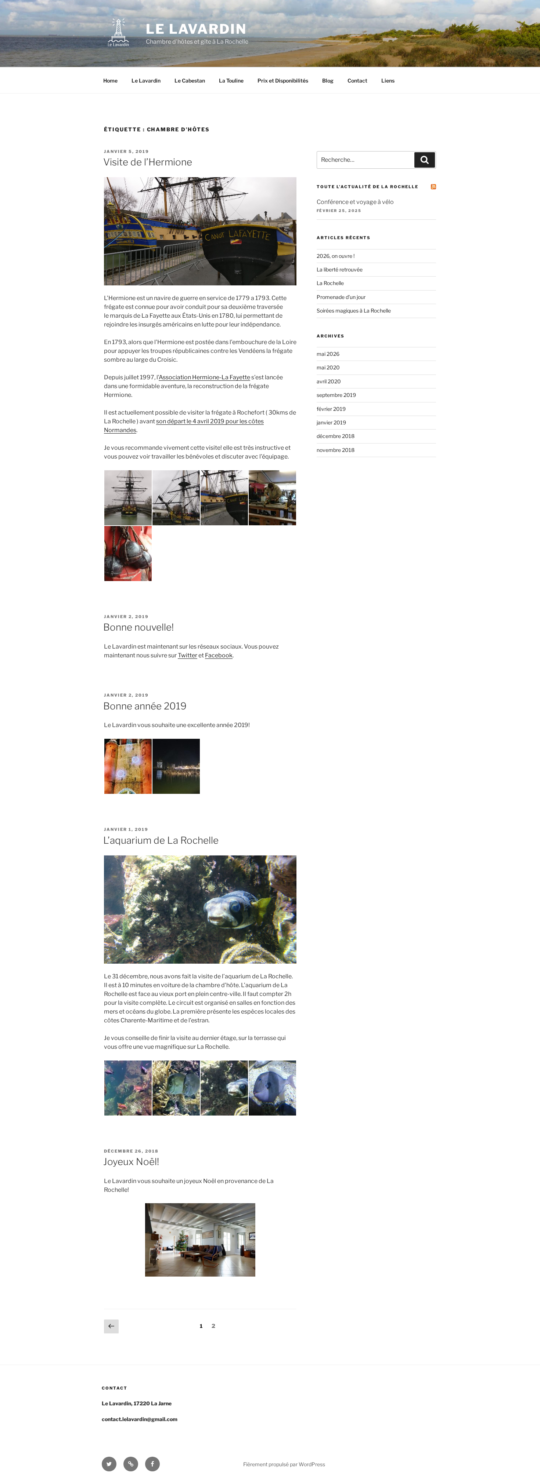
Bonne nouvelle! (138, 627)
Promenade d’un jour (341, 297)
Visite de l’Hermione (147, 162)
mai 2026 (328, 354)
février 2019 (331, 409)
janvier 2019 (331, 422)
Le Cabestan (189, 80)
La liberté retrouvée (340, 269)
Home (110, 80)
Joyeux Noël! (131, 1161)
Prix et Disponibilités (283, 80)
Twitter (187, 655)
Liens (388, 80)
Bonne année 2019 (145, 706)
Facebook (219, 655)
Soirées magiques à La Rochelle (354, 310)
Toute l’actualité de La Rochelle (367, 186)
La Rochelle (330, 283)
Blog (328, 80)
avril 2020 (329, 381)
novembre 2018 (335, 450)
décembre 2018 (335, 436)
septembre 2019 (336, 395)
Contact (357, 80)
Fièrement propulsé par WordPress (284, 1464)
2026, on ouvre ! (335, 256)
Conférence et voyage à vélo (355, 201)
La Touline (231, 80)
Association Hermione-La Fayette (204, 377)
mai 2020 (328, 367)
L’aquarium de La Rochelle (161, 840)
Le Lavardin (196, 29)
